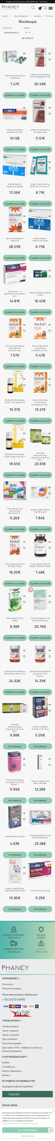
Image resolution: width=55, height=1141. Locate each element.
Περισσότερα (27, 1136)
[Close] (53, 1111)
